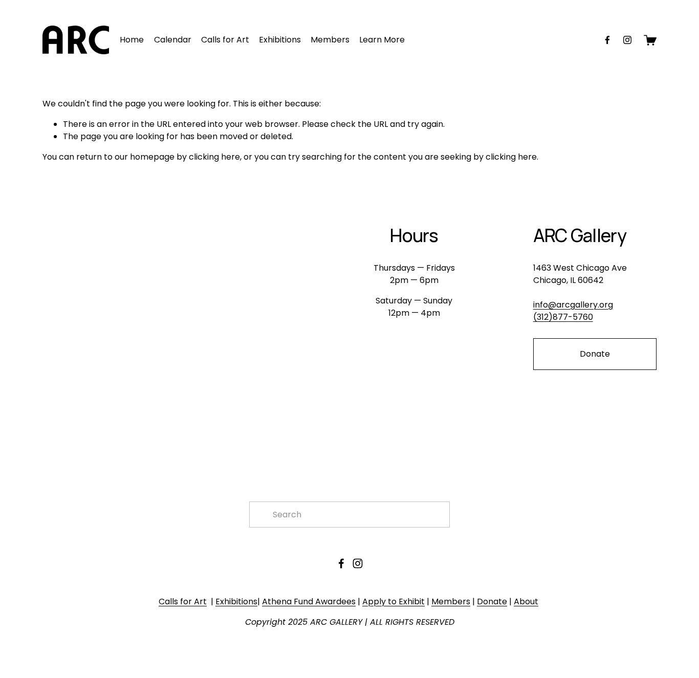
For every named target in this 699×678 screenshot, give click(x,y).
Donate (595, 354)
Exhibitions (236, 601)
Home (132, 40)
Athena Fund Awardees (309, 601)
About (526, 601)
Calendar (172, 40)
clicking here (214, 157)
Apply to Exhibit (393, 601)
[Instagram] (627, 40)
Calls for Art (183, 601)
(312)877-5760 (563, 317)
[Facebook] (607, 40)
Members (450, 601)
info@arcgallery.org (573, 305)
